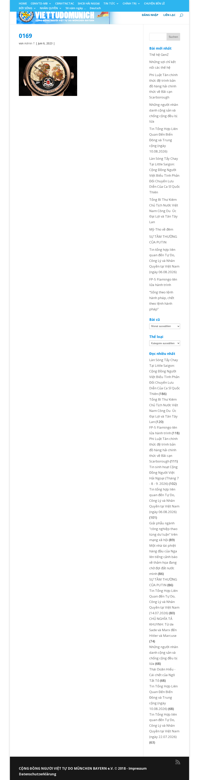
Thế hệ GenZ (159, 54)
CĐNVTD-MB (39, 3)
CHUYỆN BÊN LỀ (154, 3)
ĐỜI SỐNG (25, 8)
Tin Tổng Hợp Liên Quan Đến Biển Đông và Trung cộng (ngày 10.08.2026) (163, 140)
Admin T (29, 43)
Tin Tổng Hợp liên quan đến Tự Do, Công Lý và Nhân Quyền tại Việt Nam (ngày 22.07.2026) (164, 725)
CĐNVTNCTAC (64, 3)
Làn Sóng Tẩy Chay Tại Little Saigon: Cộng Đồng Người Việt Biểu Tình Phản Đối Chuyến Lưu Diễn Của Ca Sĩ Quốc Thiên (164, 175)
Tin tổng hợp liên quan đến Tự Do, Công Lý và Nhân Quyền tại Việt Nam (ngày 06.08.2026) (164, 260)
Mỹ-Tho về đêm (161, 229)
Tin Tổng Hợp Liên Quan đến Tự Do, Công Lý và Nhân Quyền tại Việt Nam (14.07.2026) (164, 601)
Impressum (137, 768)
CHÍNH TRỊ (129, 3)
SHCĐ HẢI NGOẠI (89, 3)
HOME (23, 3)
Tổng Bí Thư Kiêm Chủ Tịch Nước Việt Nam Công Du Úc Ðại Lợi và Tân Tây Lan (163, 210)
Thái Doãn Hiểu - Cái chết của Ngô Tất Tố (162, 675)
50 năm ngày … (75, 8)
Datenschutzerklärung (37, 774)
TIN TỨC (109, 3)
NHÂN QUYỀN (49, 8)
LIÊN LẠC (169, 15)
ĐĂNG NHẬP (150, 15)
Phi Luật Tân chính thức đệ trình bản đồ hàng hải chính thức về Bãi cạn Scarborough (163, 86)
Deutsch (95, 8)
